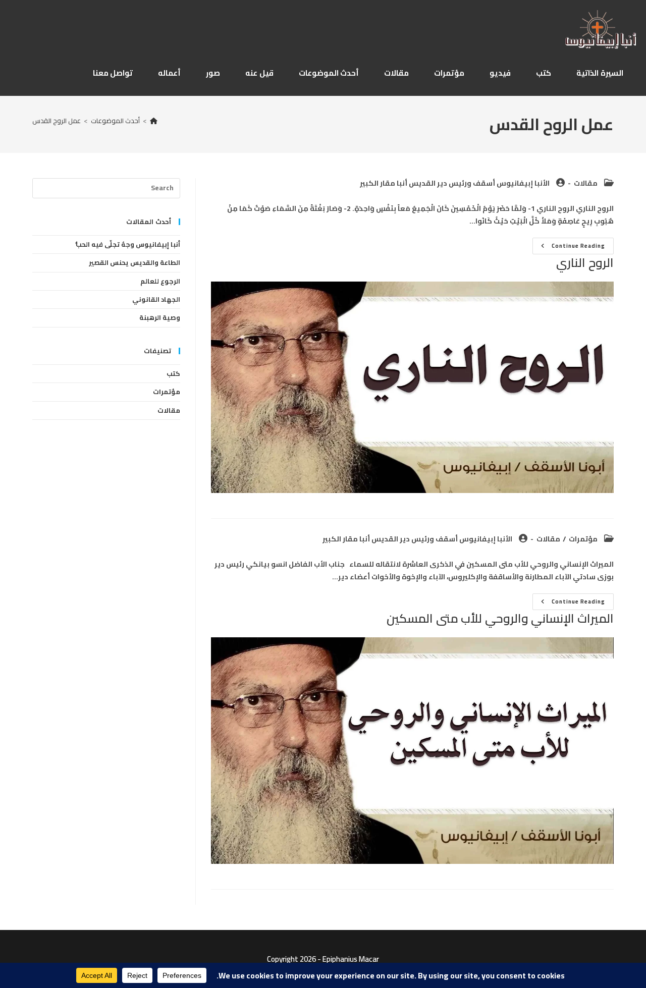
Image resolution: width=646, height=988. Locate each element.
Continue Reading (570, 247)
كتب (173, 373)
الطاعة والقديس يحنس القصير (134, 262)
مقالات (586, 183)
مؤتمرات (583, 538)
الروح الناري (585, 262)
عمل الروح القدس (56, 121)
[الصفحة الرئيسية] (153, 121)
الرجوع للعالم (160, 281)
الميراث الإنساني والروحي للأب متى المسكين (500, 618)
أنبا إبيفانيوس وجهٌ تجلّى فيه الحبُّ (128, 244)
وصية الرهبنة (159, 317)
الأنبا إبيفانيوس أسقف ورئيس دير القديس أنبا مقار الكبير (455, 183)
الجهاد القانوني (156, 299)
